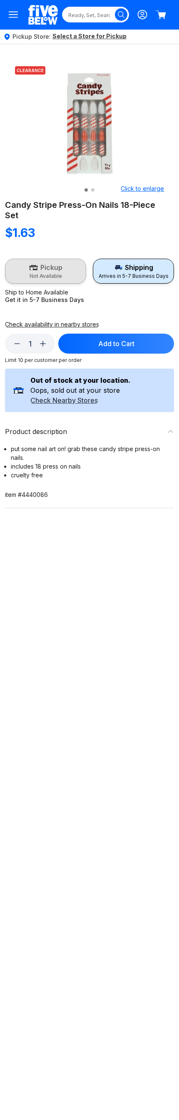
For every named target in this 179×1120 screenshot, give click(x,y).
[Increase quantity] (43, 343)
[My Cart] (161, 14)
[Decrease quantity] (17, 343)
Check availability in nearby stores (52, 324)
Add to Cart (116, 343)
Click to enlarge (142, 188)
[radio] (45, 271)
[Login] (142, 14)
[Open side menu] (13, 14)
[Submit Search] (121, 14)
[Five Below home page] (43, 15)
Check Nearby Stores (64, 400)
